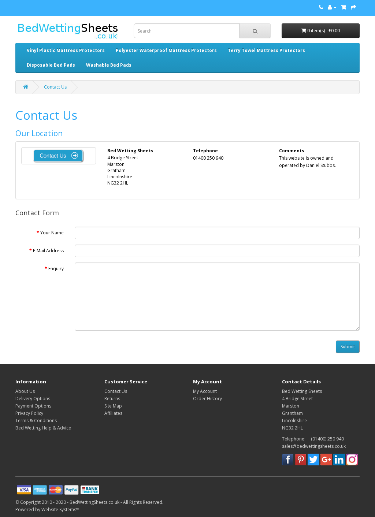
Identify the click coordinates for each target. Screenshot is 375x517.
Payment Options (33, 406)
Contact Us (55, 87)
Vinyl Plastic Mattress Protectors (66, 50)
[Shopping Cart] (343, 7)
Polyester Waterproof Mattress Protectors (166, 50)
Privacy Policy (29, 413)
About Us (25, 391)
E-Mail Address (48, 251)
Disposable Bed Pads (51, 65)
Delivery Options (32, 398)
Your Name (52, 233)
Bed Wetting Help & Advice (43, 428)
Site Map (113, 406)
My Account (205, 391)
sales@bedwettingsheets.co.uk (314, 446)
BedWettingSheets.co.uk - (96, 502)
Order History (207, 398)
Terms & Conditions (36, 420)
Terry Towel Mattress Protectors (266, 50)
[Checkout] (353, 7)
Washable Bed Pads (108, 65)
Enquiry (56, 268)
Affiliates (113, 413)
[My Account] (332, 7)
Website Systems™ (60, 509)
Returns (112, 398)
